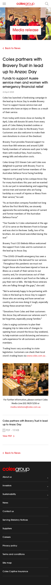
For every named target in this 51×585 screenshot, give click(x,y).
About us (7, 477)
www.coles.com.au (36, 355)
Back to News (12, 48)
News (5, 503)
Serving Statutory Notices (15, 520)
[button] (46, 3)
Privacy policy (10, 546)
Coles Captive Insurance (15, 572)
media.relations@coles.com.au (25, 406)
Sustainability (9, 494)
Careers (7, 537)
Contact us (8, 511)
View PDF (11, 435)
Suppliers (7, 529)
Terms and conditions (14, 554)
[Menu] (4, 3)
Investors (7, 486)
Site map (7, 563)
